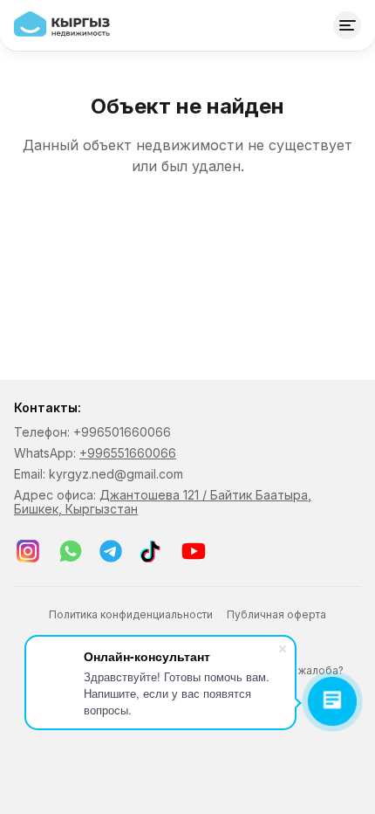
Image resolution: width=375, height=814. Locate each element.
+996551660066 (127, 452)
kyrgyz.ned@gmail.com (116, 473)
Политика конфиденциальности (131, 614)
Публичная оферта (276, 614)
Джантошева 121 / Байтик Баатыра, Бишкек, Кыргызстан (162, 501)
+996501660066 (122, 431)
